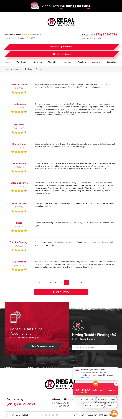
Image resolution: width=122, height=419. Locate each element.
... (77, 282)
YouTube (53, 415)
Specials (82, 62)
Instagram (57, 415)
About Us (96, 62)
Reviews (28, 69)
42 (82, 282)
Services (37, 62)
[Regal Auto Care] (61, 22)
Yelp (50, 415)
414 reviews (36, 34)
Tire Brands (21, 62)
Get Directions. (94, 337)
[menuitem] (7, 62)
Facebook (42, 415)
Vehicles (67, 62)
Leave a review (61, 292)
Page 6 (39, 69)
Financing (52, 62)
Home (7, 62)
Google (46, 415)
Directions (112, 62)
